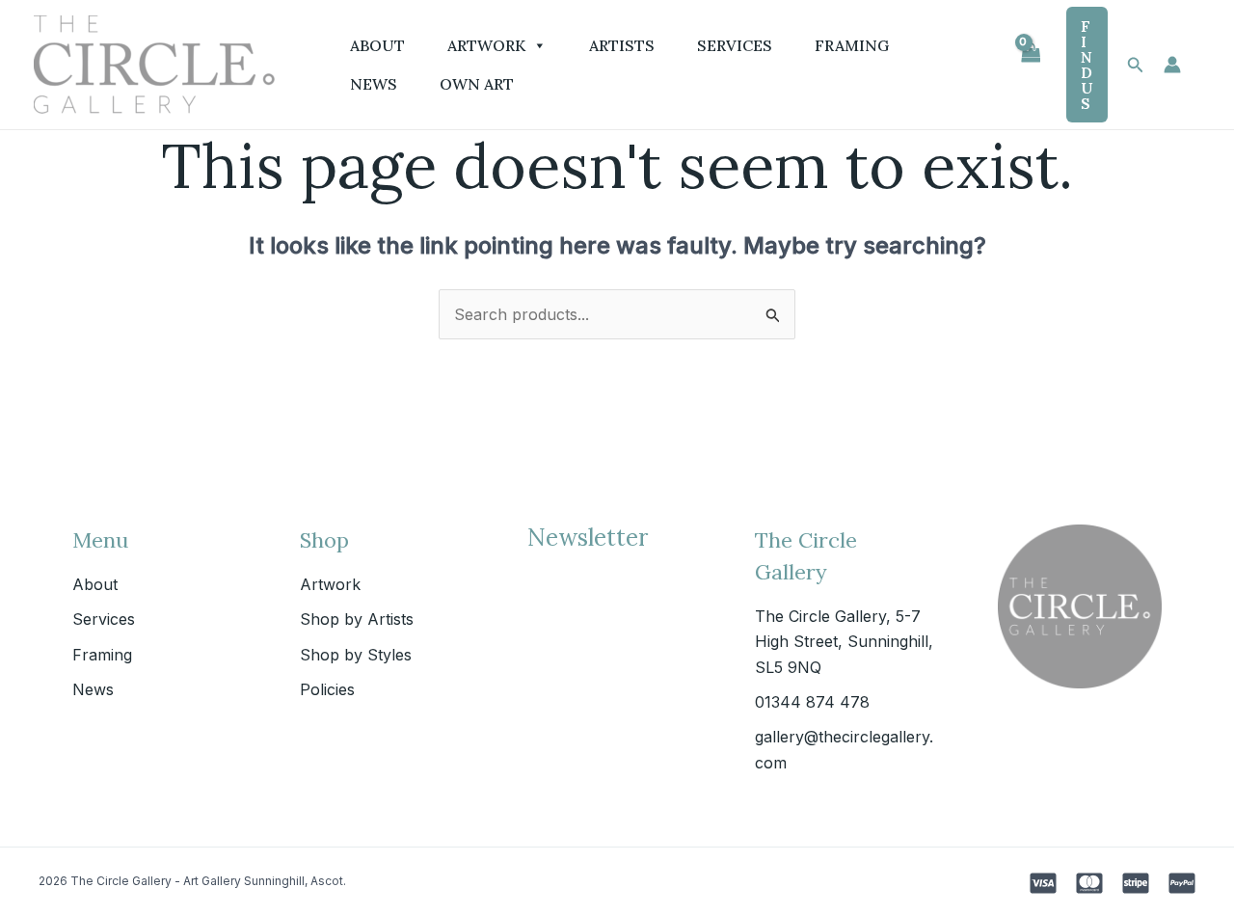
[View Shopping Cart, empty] (1029, 65)
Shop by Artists (357, 619)
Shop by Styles (356, 654)
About (377, 45)
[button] (1087, 64)
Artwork (486, 45)
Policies (327, 689)
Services (734, 45)
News (373, 84)
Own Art (477, 84)
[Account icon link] (1172, 64)
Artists (622, 45)
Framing (852, 45)
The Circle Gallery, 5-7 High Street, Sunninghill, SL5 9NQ (844, 641)
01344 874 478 (812, 702)
